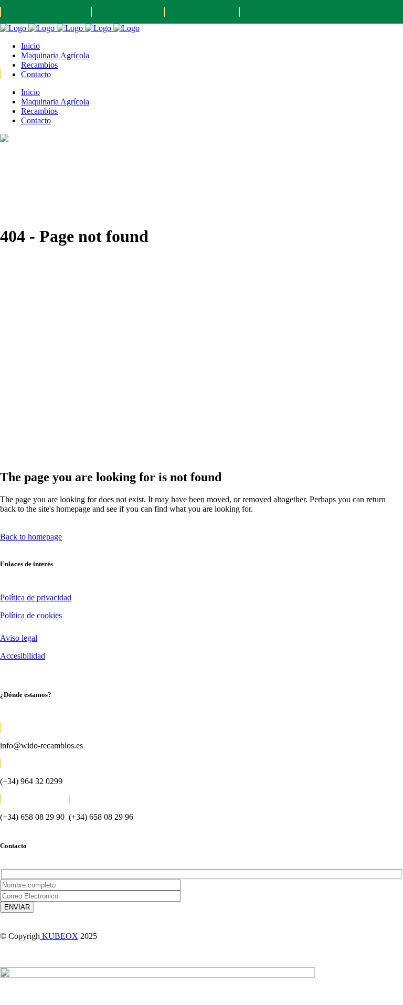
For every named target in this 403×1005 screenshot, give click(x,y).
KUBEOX (59, 936)
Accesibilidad (22, 655)
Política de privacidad (35, 597)
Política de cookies (31, 615)
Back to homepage (31, 536)
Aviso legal (18, 637)
